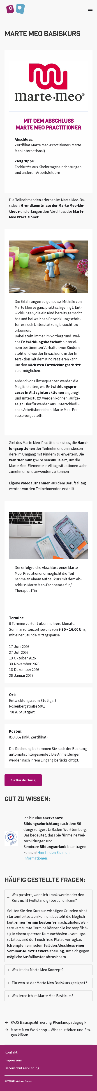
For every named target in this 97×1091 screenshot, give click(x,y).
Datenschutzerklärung (22, 1068)
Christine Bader (22, 1081)
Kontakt (11, 1052)
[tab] (48, 926)
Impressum (13, 1060)
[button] (90, 9)
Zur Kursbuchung (23, 780)
